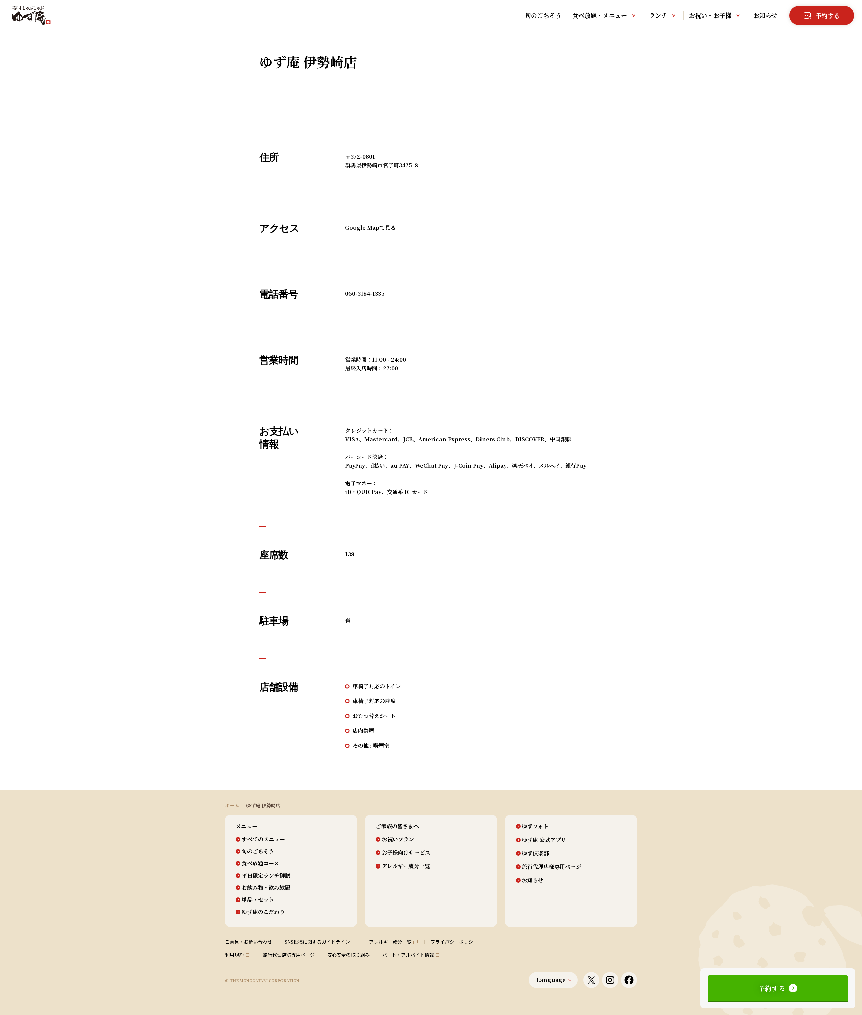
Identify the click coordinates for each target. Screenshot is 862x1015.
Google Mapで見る (370, 227)
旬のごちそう (543, 15)
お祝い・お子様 (710, 15)
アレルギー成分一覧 (406, 866)
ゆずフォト (535, 826)
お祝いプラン (398, 839)
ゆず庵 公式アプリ (544, 840)
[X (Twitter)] (591, 980)
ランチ (658, 15)
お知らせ (765, 15)
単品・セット (258, 900)
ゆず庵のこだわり (263, 912)
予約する (771, 988)
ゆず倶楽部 (535, 853)
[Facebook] (629, 980)
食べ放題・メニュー (599, 15)
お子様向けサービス (406, 852)
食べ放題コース (260, 863)
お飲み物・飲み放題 (266, 887)
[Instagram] (610, 980)
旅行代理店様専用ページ (551, 867)
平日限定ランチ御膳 (266, 875)
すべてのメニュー (263, 839)
